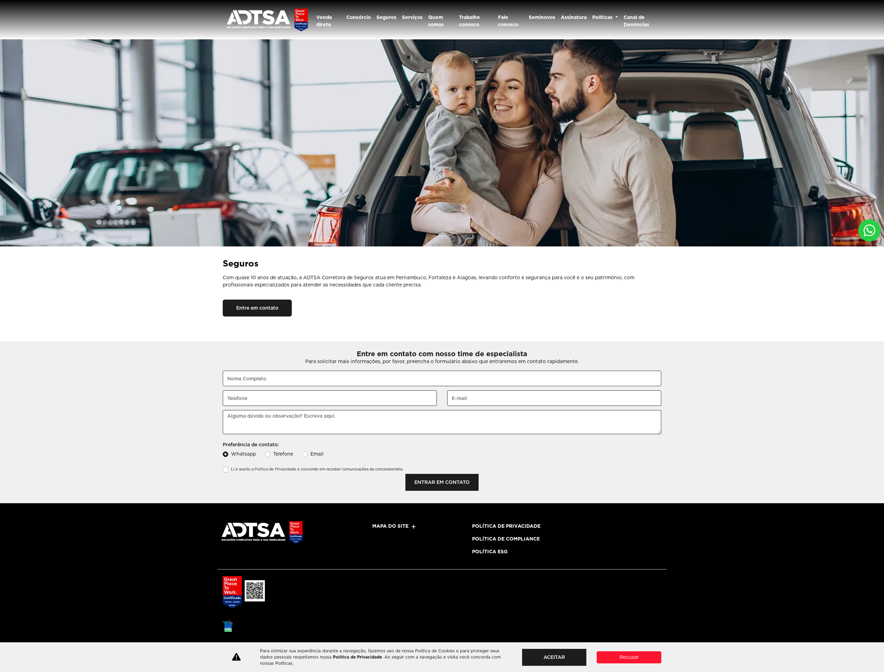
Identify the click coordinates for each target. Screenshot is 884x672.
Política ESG (490, 551)
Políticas (603, 17)
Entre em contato (257, 308)
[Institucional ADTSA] (267, 19)
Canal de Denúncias (636, 20)
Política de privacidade (506, 526)
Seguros (386, 17)
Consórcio (358, 17)
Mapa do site (390, 526)
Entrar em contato (442, 482)
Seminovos (542, 17)
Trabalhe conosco (469, 20)
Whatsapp (243, 454)
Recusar (629, 657)
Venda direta (324, 20)
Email (317, 454)
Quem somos (436, 20)
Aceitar (554, 657)
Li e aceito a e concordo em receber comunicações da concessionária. (317, 469)
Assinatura (574, 17)
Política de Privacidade (275, 469)
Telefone (283, 454)
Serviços (412, 17)
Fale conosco (508, 20)
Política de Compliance (506, 539)
